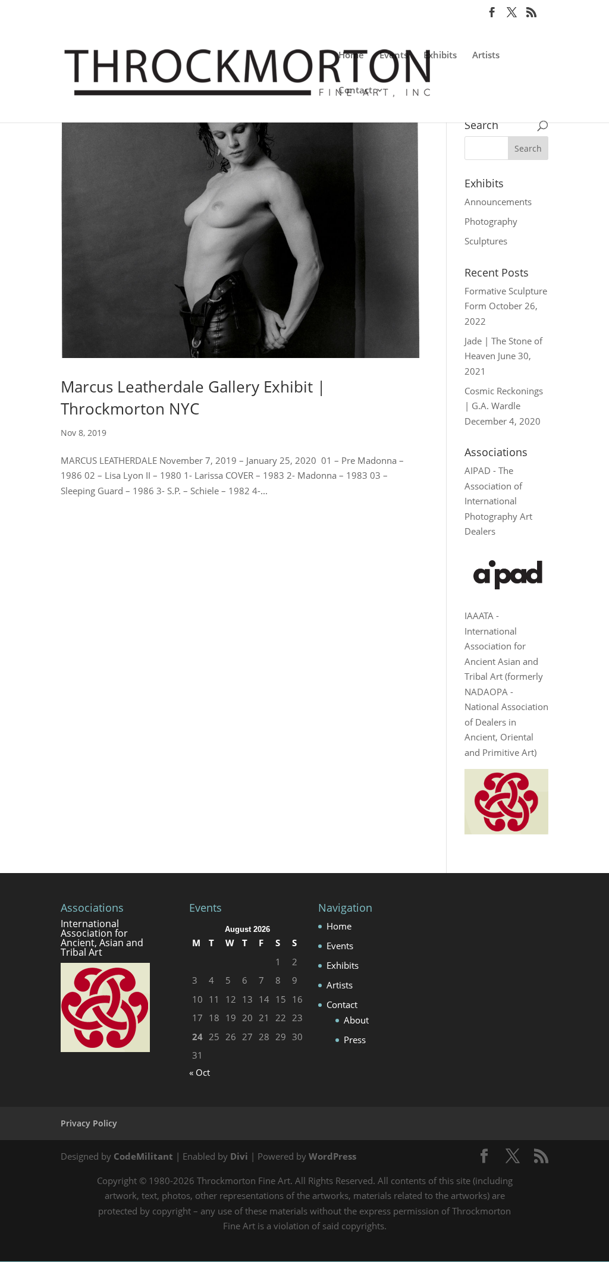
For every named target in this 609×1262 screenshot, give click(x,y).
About (356, 1020)
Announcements (498, 202)
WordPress (332, 1156)
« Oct (199, 1072)
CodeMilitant (143, 1156)
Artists (486, 56)
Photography (490, 221)
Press (355, 1040)
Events (393, 56)
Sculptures (485, 241)
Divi (239, 1156)
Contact (355, 91)
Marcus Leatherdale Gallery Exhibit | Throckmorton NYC (193, 397)
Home (351, 56)
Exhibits (440, 56)
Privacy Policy (89, 1123)
